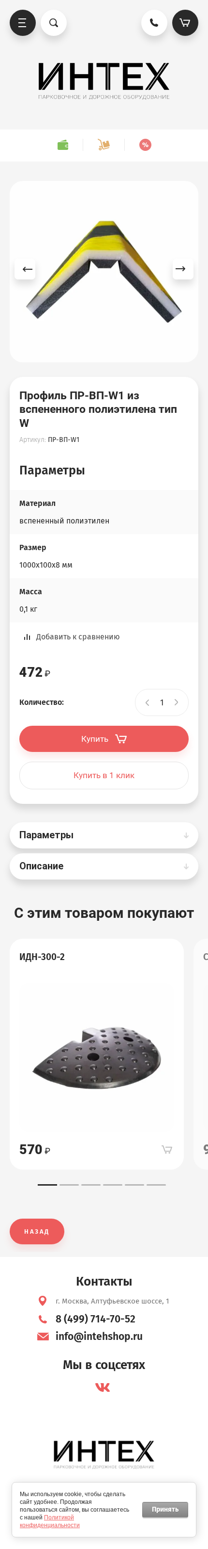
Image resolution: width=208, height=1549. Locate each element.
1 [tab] (47, 1185)
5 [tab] (134, 1185)
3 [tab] (91, 1185)
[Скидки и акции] (145, 145)
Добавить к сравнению (78, 636)
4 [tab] (112, 1185)
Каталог (23, 23)
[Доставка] (103, 145)
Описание (41, 866)
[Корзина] (185, 23)
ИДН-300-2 (42, 956)
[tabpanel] (97, 1054)
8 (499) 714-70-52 (95, 1319)
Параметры (46, 835)
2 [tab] (69, 1185)
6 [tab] (156, 1185)
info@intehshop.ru (99, 1336)
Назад (37, 1231)
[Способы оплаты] (63, 145)
